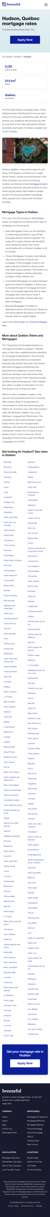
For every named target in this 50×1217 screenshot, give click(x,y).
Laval (6, 487)
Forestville (32, 778)
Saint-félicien (9, 934)
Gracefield (32, 923)
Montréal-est (33, 733)
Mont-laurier (9, 851)
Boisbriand (8, 653)
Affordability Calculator (12, 1161)
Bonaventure (33, 849)
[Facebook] (25, 1210)
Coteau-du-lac (34, 518)
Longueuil (8, 497)
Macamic (32, 867)
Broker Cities (32, 1158)
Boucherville (9, 600)
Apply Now (6, 1103)
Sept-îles (7, 676)
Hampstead (33, 500)
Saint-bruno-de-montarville (11, 660)
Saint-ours (32, 953)
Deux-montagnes (11, 785)
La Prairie (8, 697)
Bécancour (8, 886)
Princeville (32, 576)
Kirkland (7, 712)
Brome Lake (33, 586)
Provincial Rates (34, 1169)
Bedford (31, 877)
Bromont (31, 462)
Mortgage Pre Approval (37, 1117)
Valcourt (31, 928)
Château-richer (34, 718)
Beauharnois (9, 901)
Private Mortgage (34, 1129)
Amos (6, 871)
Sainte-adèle (9, 896)
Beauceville (33, 538)
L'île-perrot (8, 929)
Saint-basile (33, 898)
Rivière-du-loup (10, 757)
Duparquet (32, 999)
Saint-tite (32, 708)
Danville (31, 683)
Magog (7, 686)
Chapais (31, 974)
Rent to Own (32, 1144)
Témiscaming (33, 918)
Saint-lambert (9, 707)
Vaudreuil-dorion (11, 618)
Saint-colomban (10, 861)
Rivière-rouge (33, 655)
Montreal (7, 550)
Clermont (32, 793)
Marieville (8, 952)
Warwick (31, 642)
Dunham (31, 743)
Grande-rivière (34, 748)
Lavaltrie (7, 856)
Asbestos (32, 505)
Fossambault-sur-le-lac (36, 967)
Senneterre (32, 814)
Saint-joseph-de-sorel (35, 959)
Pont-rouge (8, 1000)
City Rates (7, 57)
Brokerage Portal (9, 1132)
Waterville (32, 943)
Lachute (7, 876)
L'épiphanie (32, 606)
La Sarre (7, 1025)
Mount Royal (9, 752)
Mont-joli (31, 528)
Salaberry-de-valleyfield (10, 607)
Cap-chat (32, 883)
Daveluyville (33, 989)
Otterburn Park (10, 1005)
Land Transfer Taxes (11, 1169)
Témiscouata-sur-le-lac (36, 622)
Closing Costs (33, 1140)
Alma (6, 638)
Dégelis (31, 803)
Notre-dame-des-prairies (11, 988)
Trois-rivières (9, 545)
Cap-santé (32, 809)
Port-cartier (33, 533)
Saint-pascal (33, 738)
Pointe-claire (9, 643)
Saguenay (8, 512)
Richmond (32, 773)
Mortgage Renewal (35, 1125)
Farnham (7, 1010)
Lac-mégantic (34, 566)
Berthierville (33, 678)
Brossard (7, 467)
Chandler (7, 1030)
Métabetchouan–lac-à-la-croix (37, 671)
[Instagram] (30, 1210)
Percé (30, 768)
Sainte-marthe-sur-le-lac (12, 811)
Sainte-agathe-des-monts (12, 945)
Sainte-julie (8, 648)
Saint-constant (10, 692)
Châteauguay (9, 570)
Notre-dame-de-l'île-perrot (12, 922)
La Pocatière (33, 665)
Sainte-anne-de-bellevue (35, 635)
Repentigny (8, 507)
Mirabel (7, 590)
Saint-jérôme (9, 530)
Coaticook (8, 982)
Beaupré (31, 763)
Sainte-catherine (11, 795)
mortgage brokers (38, 184)
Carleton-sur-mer (35, 688)
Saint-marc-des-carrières (35, 825)
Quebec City (9, 502)
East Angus (32, 728)
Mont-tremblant (10, 967)
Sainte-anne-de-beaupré (35, 838)
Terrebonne (9, 540)
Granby (7, 482)
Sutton (30, 698)
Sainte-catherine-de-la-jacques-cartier (37, 549)
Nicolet (7, 1020)
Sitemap (39, 1206)
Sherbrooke (9, 535)
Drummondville (10, 472)
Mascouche (9, 585)
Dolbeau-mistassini (12, 836)
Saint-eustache (10, 575)
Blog (4, 1125)
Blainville (7, 462)
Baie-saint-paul (34, 482)
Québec (18, 57)
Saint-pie (31, 596)
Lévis (6, 492)
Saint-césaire (33, 581)
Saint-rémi (32, 487)
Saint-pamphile (34, 873)
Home (4, 1117)
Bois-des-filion (10, 972)
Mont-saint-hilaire (11, 772)
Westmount (9, 732)
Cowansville (9, 881)
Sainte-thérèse (10, 666)
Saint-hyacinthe (10, 517)
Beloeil (6, 722)
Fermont (31, 819)
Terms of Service (27, 1206)
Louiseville (32, 472)
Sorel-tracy (8, 613)
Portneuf (31, 799)
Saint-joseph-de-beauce (35, 648)
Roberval (7, 939)
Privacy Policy (13, 1206)
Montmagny (9, 911)
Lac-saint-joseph (35, 1029)
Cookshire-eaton (35, 611)
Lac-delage (32, 1009)
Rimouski (7, 565)
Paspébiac (32, 783)
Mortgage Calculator (11, 1158)
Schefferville (33, 1034)
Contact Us (7, 1129)
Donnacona (33, 556)
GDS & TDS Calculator (11, 1165)
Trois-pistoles (33, 753)
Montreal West (34, 629)
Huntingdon (33, 908)
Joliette (7, 742)
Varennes (8, 717)
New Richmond (34, 723)
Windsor (31, 601)
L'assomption (9, 727)
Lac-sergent (33, 1019)
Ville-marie (32, 888)
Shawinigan (9, 555)
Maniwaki (32, 693)
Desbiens (32, 984)
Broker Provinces (34, 1161)
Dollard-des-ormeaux (13, 560)
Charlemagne (33, 571)
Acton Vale (8, 1035)
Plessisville (32, 523)
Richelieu (31, 591)
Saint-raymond (10, 962)
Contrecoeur (33, 561)
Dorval (6, 767)
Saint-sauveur (10, 957)
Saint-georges (10, 633)
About (4, 1121)
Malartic (31, 758)
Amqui (30, 543)
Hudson (31, 616)
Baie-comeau (9, 702)
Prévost (7, 891)
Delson (31, 477)
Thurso (31, 913)
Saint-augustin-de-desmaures (12, 778)
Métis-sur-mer (34, 1004)
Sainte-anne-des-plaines (11, 824)
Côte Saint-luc (10, 623)
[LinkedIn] (20, 1210)
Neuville (31, 703)
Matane (7, 831)
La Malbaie (8, 995)
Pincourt (7, 841)
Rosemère (8, 846)
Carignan (7, 1015)
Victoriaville (9, 580)
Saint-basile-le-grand (13, 805)
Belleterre (32, 1024)
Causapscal (33, 903)
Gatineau (7, 477)
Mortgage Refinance (36, 1121)
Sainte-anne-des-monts (35, 511)
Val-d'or (7, 628)
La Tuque (8, 916)
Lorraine (7, 977)
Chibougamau (34, 467)
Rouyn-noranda (10, 595)
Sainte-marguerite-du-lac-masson (36, 861)
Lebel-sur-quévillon (36, 938)
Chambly (7, 682)
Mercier (7, 906)
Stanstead (32, 832)
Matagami (32, 979)
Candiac (7, 737)
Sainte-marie (9, 866)
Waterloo (31, 660)
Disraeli (31, 893)
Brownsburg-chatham (33, 493)
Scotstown (32, 1014)
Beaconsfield (9, 747)
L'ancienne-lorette (11, 800)
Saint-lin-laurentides (12, 790)
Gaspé (6, 818)
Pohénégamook (34, 855)
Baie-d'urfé (32, 713)
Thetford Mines (10, 671)
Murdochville (33, 994)
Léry (30, 933)
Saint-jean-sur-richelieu (10, 523)
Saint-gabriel (33, 845)
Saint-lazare (9, 762)
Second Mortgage (35, 1132)
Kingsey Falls (33, 948)
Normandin (32, 788)
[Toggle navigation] (46, 5)
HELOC (30, 1136)
